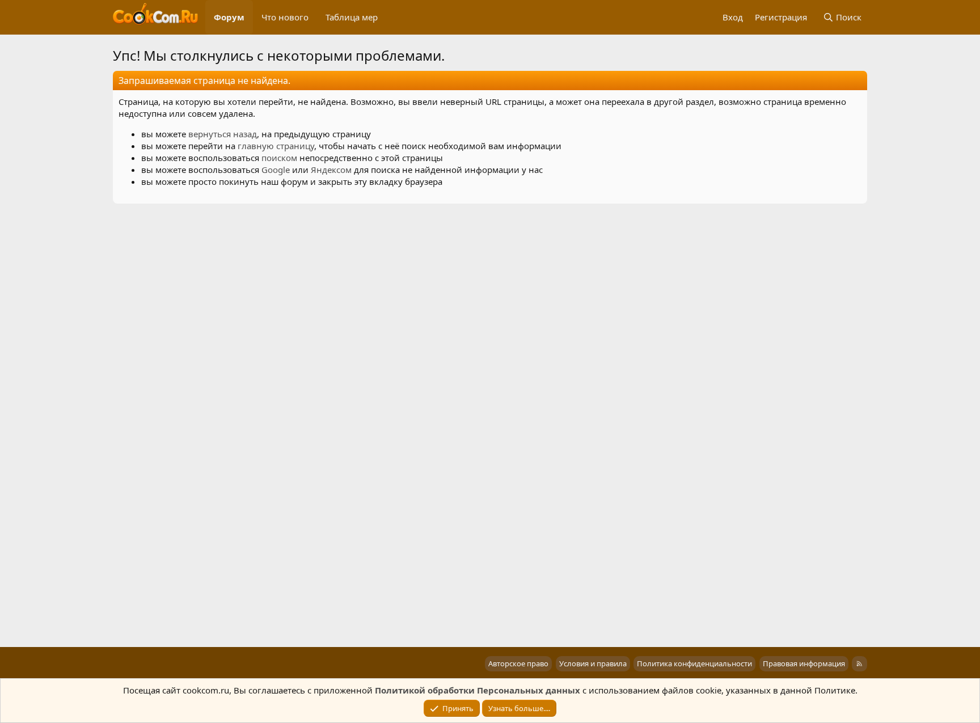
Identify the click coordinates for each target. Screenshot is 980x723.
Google (275, 169)
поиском (279, 157)
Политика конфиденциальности (694, 663)
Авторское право (518, 663)
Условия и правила (593, 663)
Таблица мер (352, 17)
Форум (229, 17)
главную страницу (276, 145)
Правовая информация (804, 663)
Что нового (285, 17)
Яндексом (331, 169)
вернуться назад (222, 133)
